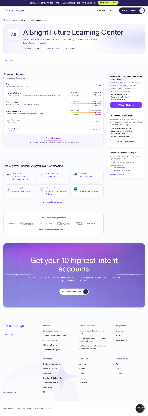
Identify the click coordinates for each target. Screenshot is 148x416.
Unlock (97, 121)
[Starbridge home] (13, 10)
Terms (118, 369)
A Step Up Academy (89, 191)
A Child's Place (52, 176)
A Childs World (86, 176)
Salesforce (120, 331)
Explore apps (104, 10)
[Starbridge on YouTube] (11, 334)
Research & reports (50, 369)
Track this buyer (127, 105)
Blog (45, 392)
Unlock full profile (54, 138)
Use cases (47, 373)
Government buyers (50, 383)
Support (82, 378)
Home (8, 20)
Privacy (118, 364)
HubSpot (119, 336)
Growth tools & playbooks (52, 378)
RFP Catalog (47, 387)
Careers (82, 369)
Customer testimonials (51, 364)
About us (82, 364)
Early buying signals (50, 331)
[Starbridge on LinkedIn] (5, 334)
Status (81, 373)
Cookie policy (121, 373)
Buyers (15, 20)
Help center (83, 383)
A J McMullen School (21, 191)
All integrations (121, 340)
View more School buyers (52, 202)
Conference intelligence (52, 350)
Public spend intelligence (52, 340)
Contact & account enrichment (54, 336)
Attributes (9, 61)
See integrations (116, 174)
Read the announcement (108, 3)
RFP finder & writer (50, 345)
